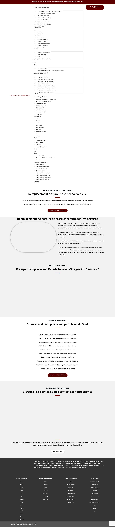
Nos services (37, 116)
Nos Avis (36, 149)
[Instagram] (35, 524)
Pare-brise (38, 120)
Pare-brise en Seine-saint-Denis (43, 175)
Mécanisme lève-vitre (41, 131)
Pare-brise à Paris (40, 164)
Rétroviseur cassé (40, 129)
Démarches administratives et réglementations (46, 157)
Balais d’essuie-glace (40, 110)
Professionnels (39, 142)
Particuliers (38, 144)
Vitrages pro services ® (19, 95)
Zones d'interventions (71, 478)
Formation (36, 181)
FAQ (35, 151)
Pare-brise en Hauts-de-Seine (42, 173)
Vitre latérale (39, 125)
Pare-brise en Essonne (41, 170)
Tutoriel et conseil (40, 160)
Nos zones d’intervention (40, 162)
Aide (35, 153)
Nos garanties (39, 114)
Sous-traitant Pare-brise (41, 146)
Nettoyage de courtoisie (41, 112)
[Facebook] (32, 524)
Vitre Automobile (40, 155)
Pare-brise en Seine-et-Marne (42, 166)
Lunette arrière (39, 123)
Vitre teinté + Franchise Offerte (43, 101)
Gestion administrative (41, 105)
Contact (36, 138)
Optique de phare (40, 133)
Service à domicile (40, 107)
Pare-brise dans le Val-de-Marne (43, 177)
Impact (37, 118)
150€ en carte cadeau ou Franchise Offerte (46, 99)
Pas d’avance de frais (41, 103)
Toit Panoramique (40, 127)
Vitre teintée (39, 135)
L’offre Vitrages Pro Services (41, 97)
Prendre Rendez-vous (41, 140)
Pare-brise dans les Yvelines (42, 168)
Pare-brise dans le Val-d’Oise (42, 179)
